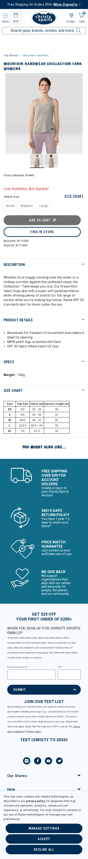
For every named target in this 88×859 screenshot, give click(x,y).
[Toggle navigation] (5, 16)
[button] (80, 77)
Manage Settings (44, 828)
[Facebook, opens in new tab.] (37, 761)
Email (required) (17, 667)
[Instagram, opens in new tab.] (26, 761)
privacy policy (35, 801)
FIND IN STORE (42, 232)
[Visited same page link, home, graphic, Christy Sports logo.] (44, 18)
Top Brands (11, 55)
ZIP (60, 667)
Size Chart (74, 196)
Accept (44, 839)
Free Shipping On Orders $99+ (43, 4)
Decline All (44, 849)
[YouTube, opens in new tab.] (48, 761)
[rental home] (16, 15)
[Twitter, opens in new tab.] (59, 761)
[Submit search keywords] (73, 28)
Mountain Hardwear (36, 55)
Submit (19, 689)
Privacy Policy (33, 731)
